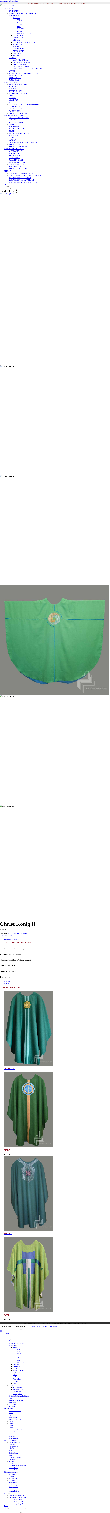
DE (1, 1331)
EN (3, 1333)
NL (8, 1333)
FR (6, 1333)
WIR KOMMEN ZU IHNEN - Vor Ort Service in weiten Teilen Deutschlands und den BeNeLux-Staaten (55, 3)
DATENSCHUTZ (46, 1326)
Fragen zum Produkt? (6, 935)
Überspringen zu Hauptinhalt (9, 1)
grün (9, 933)
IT (12, 1333)
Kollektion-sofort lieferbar (19, 933)
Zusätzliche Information (11, 939)
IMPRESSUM (35, 1326)
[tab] (57, 939)
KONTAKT (57, 1326)
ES (11, 1333)
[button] (7, 184)
